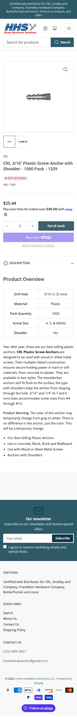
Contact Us (11, 624)
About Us (10, 618)
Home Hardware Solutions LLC (35, 678)
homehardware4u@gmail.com (25, 661)
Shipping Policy (14, 630)
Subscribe (62, 538)
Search (65, 42)
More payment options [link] (38, 245)
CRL (5, 156)
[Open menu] (69, 28)
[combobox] (38, 42)
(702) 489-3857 (14, 651)
